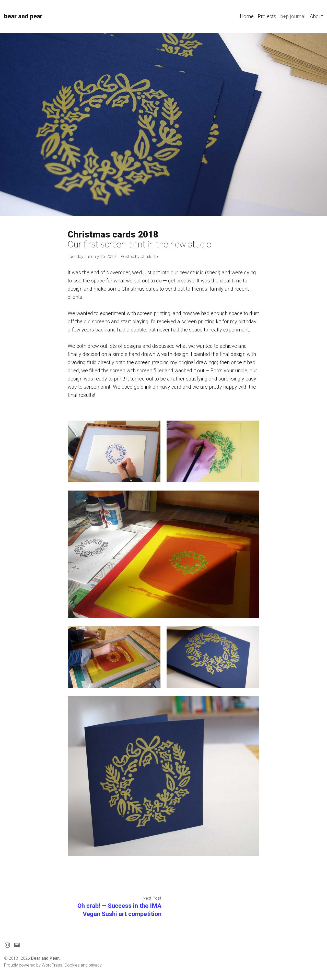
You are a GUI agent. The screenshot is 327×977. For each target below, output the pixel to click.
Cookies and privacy (82, 965)
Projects (267, 16)
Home (247, 16)
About (316, 16)
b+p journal (293, 16)
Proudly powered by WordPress (33, 965)
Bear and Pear (23, 16)
